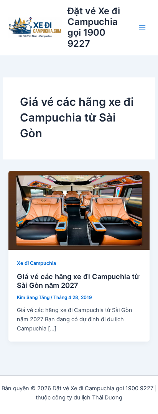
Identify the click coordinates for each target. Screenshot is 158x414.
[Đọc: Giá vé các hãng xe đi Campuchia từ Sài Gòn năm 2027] (78, 210)
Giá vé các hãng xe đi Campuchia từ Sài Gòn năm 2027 (78, 281)
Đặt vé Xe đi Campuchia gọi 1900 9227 (93, 27)
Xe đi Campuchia (36, 263)
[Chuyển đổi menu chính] (142, 28)
